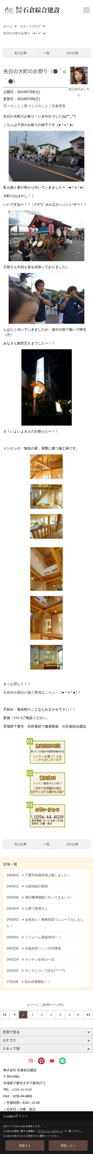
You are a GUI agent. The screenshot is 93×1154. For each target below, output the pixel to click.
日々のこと (12, 106)
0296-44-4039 (22, 1089)
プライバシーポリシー (50, 1131)
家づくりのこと (36, 106)
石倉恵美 (59, 106)
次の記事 (72, 53)
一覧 (46, 53)
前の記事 (20, 53)
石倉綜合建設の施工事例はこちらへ (31, 692)
